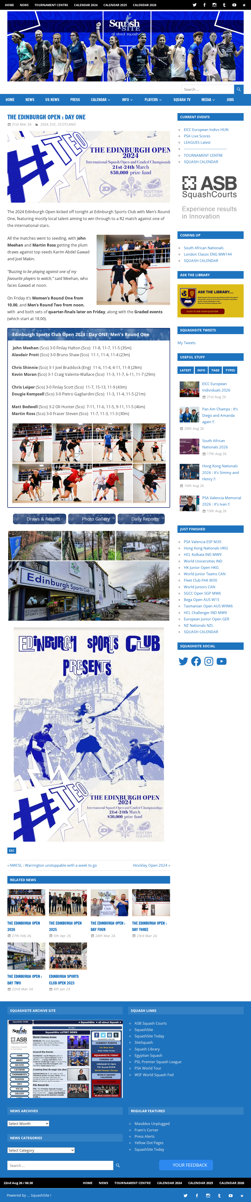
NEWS (24, 5)
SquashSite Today (149, 1035)
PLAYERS (151, 99)
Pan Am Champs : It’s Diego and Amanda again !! (220, 415)
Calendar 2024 (86, 5)
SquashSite (144, 1029)
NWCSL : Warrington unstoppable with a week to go (53, 865)
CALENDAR (98, 99)
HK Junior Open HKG (201, 567)
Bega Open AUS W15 (201, 599)
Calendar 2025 (115, 5)
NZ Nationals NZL (198, 625)
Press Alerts (144, 1136)
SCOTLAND (67, 124)
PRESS (75, 99)
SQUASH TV (182, 99)
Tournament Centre (51, 5)
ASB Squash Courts (151, 1023)
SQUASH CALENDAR (201, 161)
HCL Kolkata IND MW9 (203, 554)
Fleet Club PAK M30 (200, 580)
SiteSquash (144, 1042)
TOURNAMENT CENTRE (203, 155)
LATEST (185, 370)
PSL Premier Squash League (158, 1061)
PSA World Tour (148, 1068)
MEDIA (206, 99)
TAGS (215, 370)
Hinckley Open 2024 (150, 865)
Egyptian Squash (148, 1055)
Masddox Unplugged (152, 1123)
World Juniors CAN (199, 586)
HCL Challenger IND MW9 (205, 612)
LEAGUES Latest (197, 142)
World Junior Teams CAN (205, 573)
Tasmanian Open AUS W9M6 (208, 605)
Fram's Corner (146, 1129)
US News (52, 99)
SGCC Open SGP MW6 (202, 593)
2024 (44, 124)
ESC (53, 124)
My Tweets (186, 342)
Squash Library (147, 1048)
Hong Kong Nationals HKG (206, 548)
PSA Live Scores (197, 135)
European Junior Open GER (206, 618)
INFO (125, 99)
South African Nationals (204, 247)
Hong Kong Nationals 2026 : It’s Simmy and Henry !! (220, 472)
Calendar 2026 (144, 5)
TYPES (230, 370)
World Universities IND (203, 561)
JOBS (230, 99)
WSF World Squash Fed (154, 1074)
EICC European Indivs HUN (206, 129)
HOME (9, 5)
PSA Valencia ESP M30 (202, 541)
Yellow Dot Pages (149, 1142)
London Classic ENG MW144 (208, 254)
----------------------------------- (205, 148)
